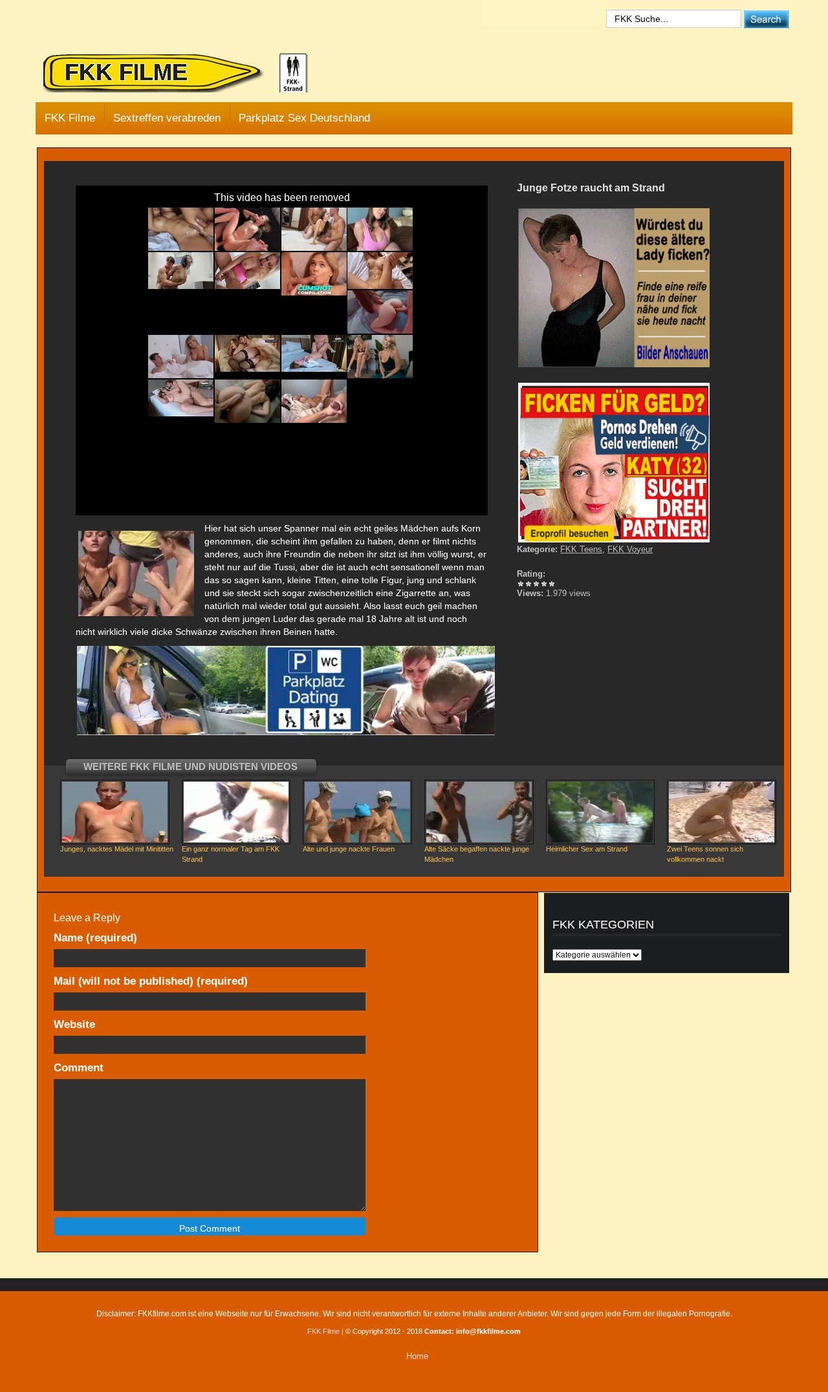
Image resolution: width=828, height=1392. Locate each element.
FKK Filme (70, 118)
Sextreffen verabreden (167, 118)
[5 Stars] (552, 584)
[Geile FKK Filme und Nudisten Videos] (184, 74)
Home (417, 1356)
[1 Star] (521, 584)
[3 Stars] (536, 584)
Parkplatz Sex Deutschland (304, 118)
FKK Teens (581, 549)
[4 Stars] (544, 584)
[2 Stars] (528, 584)
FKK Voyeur (630, 549)
